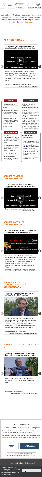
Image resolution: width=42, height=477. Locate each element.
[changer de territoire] (27, 4)
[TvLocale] (19, 3)
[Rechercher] (32, 4)
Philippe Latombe (15, 333)
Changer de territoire (34, 7)
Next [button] (39, 66)
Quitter (11, 446)
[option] (21, 66)
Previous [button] (2, 66)
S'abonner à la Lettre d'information (22, 463)
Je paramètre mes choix (31, 471)
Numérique (28, 19)
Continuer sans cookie (30, 446)
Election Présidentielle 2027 (13, 270)
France (20, 86)
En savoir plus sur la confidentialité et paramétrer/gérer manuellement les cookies (21, 454)
